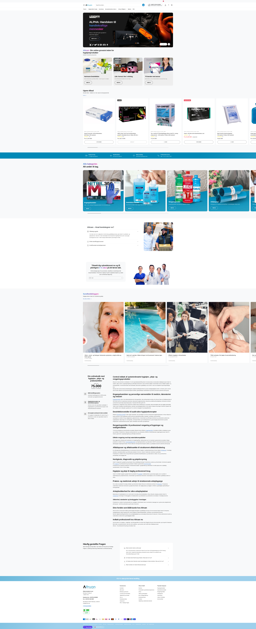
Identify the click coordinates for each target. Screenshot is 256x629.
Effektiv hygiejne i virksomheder (177, 355)
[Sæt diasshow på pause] (169, 44)
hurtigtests (116, 463)
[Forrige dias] (161, 44)
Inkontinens (159, 595)
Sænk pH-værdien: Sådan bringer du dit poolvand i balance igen (144, 355)
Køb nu (88, 82)
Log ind (159, 1)
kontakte (122, 588)
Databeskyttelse (123, 599)
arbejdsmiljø (115, 495)
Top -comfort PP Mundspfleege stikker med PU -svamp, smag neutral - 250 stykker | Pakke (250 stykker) (164, 134)
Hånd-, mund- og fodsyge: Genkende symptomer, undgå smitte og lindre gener (103, 356)
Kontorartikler (160, 599)
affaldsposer (163, 450)
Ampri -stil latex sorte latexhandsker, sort (194, 133)
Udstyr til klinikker (161, 597)
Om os (121, 597)
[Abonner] (121, 277)
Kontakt (140, 1)
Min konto (122, 589)
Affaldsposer (160, 593)
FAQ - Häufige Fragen (124, 602)
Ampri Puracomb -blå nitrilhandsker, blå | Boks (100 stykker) (93, 134)
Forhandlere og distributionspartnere (146, 589)
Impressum (122, 600)
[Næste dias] (166, 44)
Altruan (87, 624)
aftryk (140, 591)
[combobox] (120, 5)
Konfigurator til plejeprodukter (149, 1)
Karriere (140, 588)
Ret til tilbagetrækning (143, 595)
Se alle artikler (86, 298)
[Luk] (254, 578)
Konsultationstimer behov (110, 9)
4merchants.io (95, 624)
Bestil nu (93, 37)
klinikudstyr (159, 484)
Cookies (140, 599)
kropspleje (140, 473)
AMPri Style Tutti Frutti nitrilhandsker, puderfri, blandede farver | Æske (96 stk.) (127, 134)
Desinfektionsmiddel (161, 589)
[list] (128, 72)
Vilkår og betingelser (143, 593)
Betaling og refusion (124, 591)
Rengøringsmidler (161, 591)
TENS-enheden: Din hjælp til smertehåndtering (223, 355)
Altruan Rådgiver (122, 9)
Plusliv (84, 9)
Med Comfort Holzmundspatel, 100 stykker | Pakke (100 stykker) (225, 134)
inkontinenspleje (147, 463)
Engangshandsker (116, 399)
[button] (84, 5)
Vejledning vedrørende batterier (145, 600)
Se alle (84, 95)
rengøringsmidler (149, 430)
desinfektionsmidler (121, 414)
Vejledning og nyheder (124, 595)
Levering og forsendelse (125, 593)
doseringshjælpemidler (130, 441)
